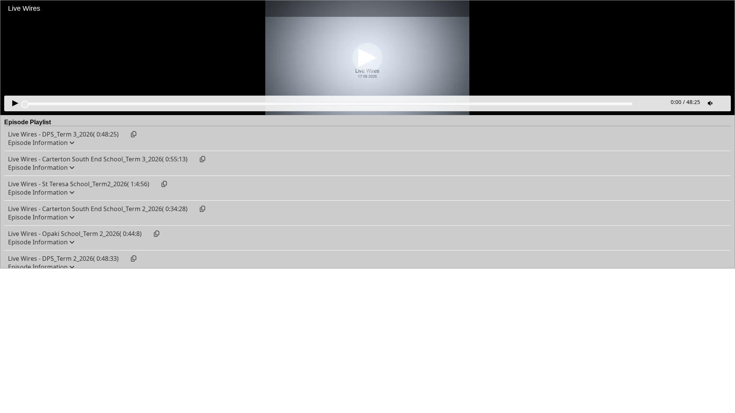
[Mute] (711, 103)
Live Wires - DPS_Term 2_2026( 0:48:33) (63, 258)
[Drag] (25, 104)
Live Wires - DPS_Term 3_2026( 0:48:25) (63, 134)
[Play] (367, 58)
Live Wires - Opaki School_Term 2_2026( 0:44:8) (75, 233)
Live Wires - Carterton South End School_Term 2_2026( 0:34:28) (98, 209)
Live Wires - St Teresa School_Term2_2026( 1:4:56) (78, 184)
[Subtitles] (723, 102)
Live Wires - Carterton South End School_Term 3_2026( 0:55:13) (98, 159)
